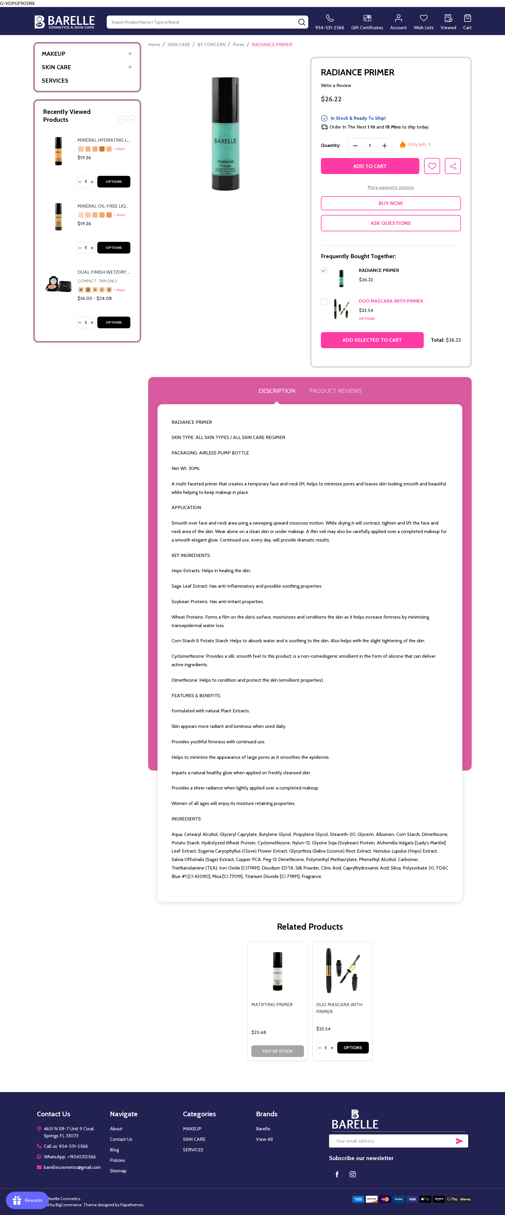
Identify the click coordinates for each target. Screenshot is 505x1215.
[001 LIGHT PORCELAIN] (88, 215)
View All (264, 1139)
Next (131, 119)
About (116, 1128)
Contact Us (121, 1139)
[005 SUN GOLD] (109, 215)
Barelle (263, 1128)
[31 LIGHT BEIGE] (102, 290)
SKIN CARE (56, 67)
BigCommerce (69, 1204)
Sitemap (118, 1171)
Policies (117, 1160)
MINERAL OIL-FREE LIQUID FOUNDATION (121, 206)
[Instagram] (353, 1174)
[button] (398, 1119)
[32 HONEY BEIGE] (109, 290)
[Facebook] (337, 1174)
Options (114, 181)
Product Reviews (335, 390)
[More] (130, 53)
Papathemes (131, 1204)
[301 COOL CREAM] (88, 149)
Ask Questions (391, 223)
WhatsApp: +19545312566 (70, 1157)
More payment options (391, 187)
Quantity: (331, 145)
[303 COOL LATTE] (102, 149)
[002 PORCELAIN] (95, 215)
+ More (119, 149)
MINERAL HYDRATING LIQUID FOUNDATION (124, 140)
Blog (114, 1149)
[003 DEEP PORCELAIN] (102, 215)
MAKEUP (53, 53)
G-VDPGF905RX (252, 213)
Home (154, 44)
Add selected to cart (372, 340)
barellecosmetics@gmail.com (72, 1167)
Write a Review (336, 85)
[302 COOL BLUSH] (95, 149)
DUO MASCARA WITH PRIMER (391, 301)
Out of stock (278, 1051)
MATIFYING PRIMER (272, 1004)
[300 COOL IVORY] (81, 149)
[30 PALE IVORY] (95, 290)
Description (277, 390)
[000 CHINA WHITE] (81, 215)
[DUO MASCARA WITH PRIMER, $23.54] (342, 971)
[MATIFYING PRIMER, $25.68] (277, 971)
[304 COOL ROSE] (109, 149)
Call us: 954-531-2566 (66, 1146)
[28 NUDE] (81, 290)
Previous (122, 119)
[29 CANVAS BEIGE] (88, 290)
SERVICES (55, 80)
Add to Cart (370, 166)
